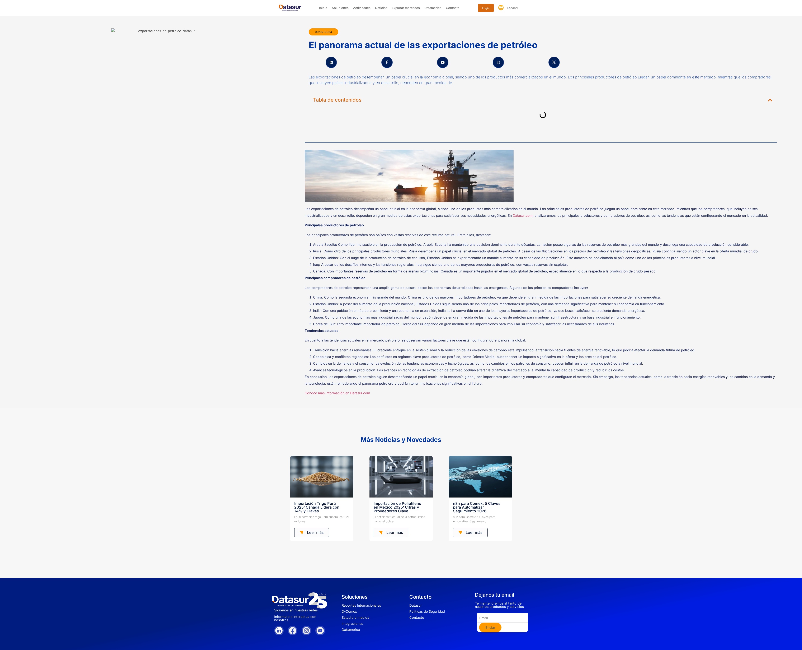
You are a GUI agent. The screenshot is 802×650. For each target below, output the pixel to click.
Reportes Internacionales (361, 605)
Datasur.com (523, 215)
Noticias (381, 8)
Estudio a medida (355, 617)
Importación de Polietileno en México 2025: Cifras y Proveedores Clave (397, 507)
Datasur (415, 605)
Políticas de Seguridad (427, 611)
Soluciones (340, 8)
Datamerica (432, 8)
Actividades (362, 8)
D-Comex (349, 611)
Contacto (452, 8)
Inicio (323, 8)
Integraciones (352, 623)
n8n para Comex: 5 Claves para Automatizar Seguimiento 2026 (476, 507)
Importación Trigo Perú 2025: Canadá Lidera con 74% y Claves (316, 507)
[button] (770, 100)
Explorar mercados (406, 8)
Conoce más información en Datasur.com (337, 393)
